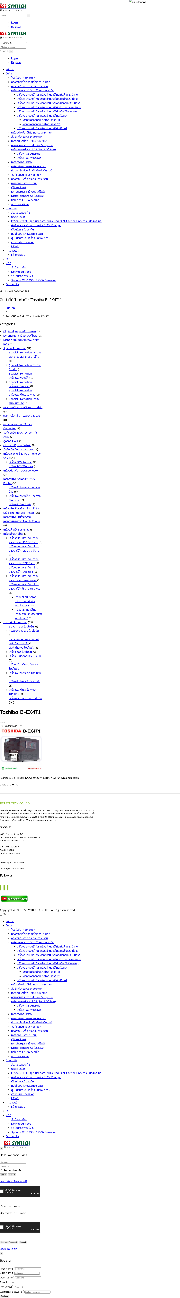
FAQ (8, 259)
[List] (3, 722)
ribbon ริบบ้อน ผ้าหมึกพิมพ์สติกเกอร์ (31, 170)
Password (6, 1287)
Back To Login (8, 1249)
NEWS (15, 246)
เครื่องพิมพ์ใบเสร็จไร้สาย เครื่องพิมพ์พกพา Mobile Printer (21, 519)
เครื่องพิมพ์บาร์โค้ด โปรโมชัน (25, 673)
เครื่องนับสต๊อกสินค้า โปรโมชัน (25, 656)
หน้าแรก (10, 69)
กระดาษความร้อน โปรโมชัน (24, 631)
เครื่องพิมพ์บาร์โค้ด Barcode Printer (32, 132)
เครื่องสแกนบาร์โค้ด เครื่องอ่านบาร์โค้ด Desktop (24, 569)
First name (6, 1268)
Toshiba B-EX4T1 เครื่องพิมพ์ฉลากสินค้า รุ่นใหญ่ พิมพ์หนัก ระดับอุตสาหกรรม (39, 778)
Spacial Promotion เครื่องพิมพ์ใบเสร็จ (20, 384)
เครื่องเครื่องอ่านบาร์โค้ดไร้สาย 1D (41, 120)
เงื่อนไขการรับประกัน (22, 229)
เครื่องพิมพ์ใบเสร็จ (21, 162)
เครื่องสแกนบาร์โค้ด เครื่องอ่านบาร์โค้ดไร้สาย (42, 116)
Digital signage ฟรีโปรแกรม (27, 196)
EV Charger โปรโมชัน (21, 626)
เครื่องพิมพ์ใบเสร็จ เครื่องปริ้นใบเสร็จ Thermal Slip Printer (21, 510)
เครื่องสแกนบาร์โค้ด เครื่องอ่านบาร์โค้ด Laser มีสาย (24, 578)
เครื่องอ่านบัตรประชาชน (24, 183)
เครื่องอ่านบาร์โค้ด (13, 534)
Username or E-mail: (13, 1213)
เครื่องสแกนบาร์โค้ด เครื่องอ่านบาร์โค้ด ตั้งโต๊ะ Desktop (47, 111)
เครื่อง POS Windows (29, 158)
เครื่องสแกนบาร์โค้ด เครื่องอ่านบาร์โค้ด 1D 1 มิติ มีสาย (24, 540)
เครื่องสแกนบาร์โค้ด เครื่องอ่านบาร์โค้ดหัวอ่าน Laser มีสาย (49, 107)
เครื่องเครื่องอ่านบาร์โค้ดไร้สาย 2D (41, 124)
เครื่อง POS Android (28, 153)
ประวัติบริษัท (18, 217)
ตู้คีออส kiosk (18, 187)
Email (3, 1282)
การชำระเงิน (12, 250)
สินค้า (9, 73)
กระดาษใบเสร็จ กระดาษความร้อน (29, 86)
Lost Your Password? (13, 1181)
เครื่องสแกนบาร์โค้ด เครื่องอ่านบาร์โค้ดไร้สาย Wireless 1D (28, 614)
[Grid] (1, 722)
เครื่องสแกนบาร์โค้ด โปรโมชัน (25, 698)
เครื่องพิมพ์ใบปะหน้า (20, 504)
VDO (8, 263)
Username (6, 1277)
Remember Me (12, 1170)
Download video (21, 272)
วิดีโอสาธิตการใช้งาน (22, 276)
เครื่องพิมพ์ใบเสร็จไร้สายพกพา (28, 166)
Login (14, 22)
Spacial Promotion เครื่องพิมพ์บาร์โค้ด (20, 375)
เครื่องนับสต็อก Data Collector (29, 141)
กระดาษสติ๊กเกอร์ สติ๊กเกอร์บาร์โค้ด (30, 82)
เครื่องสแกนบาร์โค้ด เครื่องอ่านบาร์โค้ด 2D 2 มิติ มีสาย (24, 548)
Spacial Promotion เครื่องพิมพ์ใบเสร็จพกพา (22, 392)
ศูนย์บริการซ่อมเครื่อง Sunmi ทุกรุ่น (30, 238)
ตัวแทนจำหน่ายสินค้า (22, 242)
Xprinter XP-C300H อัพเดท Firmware (33, 280)
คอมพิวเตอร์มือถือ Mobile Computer (32, 145)
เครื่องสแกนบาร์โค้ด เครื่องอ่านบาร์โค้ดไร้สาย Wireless (24, 586)
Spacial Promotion (14, 348)
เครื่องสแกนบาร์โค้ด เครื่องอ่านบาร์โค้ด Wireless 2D (26, 601)
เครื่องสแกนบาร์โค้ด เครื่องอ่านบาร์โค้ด (32, 90)
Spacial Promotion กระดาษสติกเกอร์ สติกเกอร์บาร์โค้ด (25, 354)
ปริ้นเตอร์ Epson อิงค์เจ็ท (25, 200)
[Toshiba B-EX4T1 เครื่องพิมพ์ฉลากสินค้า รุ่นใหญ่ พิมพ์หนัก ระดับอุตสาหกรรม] (21, 771)
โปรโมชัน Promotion (23, 78)
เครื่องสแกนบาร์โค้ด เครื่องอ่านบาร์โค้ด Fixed (42, 128)
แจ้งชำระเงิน (18, 255)
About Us (11, 208)
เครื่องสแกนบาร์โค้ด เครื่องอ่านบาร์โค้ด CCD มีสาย (24, 561)
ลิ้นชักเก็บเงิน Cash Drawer (26, 137)
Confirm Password (11, 1292)
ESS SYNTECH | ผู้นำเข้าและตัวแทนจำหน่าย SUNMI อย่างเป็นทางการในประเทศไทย (56, 221)
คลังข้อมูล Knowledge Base (27, 234)
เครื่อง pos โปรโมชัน (20, 652)
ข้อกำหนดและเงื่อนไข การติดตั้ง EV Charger (36, 225)
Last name (6, 1273)
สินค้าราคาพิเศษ (20, 204)
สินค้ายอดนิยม (19, 267)
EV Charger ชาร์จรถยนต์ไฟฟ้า (28, 191)
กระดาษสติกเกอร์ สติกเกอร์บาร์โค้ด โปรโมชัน (24, 641)
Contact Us (12, 284)
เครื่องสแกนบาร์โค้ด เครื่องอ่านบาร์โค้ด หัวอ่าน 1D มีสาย (47, 94)
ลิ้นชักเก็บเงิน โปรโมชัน (21, 647)
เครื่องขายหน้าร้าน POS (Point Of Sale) (33, 149)
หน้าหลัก (10, 308)
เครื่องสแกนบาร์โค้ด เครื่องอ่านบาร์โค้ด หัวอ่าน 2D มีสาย (47, 99)
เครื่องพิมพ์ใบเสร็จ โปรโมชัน (24, 681)
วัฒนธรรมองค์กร (21, 213)
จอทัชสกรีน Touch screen (26, 175)
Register (16, 26)
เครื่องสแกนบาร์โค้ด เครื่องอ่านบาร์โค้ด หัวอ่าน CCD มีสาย (48, 103)
